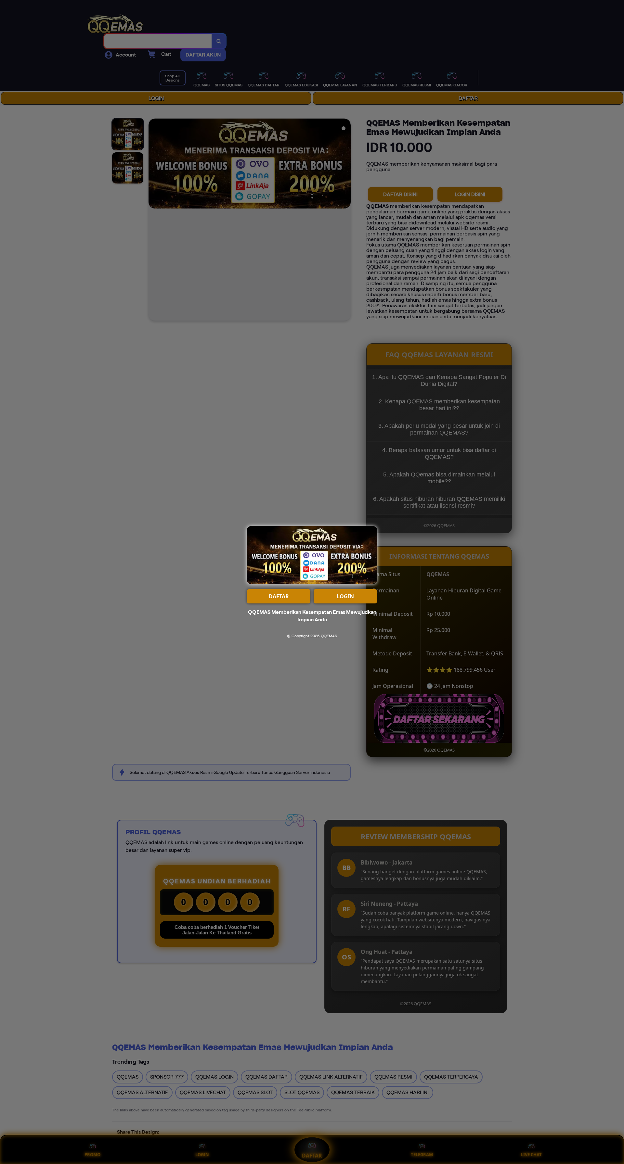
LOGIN (345, 596)
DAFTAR (279, 596)
